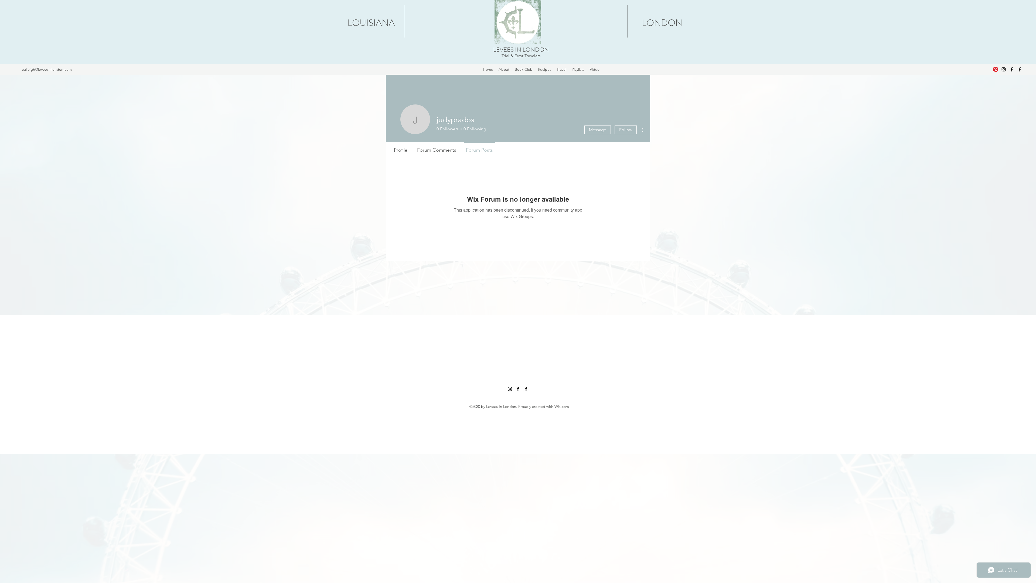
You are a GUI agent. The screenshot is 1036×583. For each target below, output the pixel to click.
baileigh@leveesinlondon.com (47, 69)
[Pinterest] (995, 69)
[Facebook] (1011, 69)
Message (597, 129)
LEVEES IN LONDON (521, 49)
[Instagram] (1003, 69)
